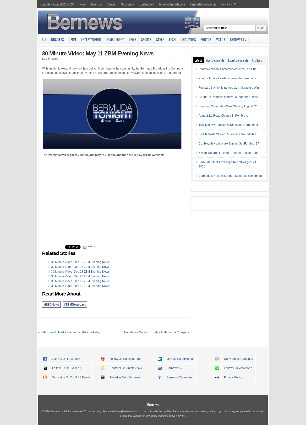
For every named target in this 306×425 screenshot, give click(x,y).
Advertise (96, 4)
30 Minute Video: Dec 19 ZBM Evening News (80, 281)
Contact (111, 4)
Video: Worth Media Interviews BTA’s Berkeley (70, 332)
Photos (206, 39)
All (44, 39)
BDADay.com (146, 4)
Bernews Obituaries (179, 377)
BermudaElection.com (203, 4)
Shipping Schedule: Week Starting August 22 (228, 106)
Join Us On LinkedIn (180, 358)
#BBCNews (51, 304)
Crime (72, 39)
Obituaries (188, 39)
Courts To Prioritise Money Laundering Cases (228, 97)
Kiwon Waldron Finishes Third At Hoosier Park (228, 153)
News (132, 39)
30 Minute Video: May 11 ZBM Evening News (97, 53)
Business (57, 39)
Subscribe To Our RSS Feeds (71, 377)
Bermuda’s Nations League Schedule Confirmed (230, 176)
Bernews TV (174, 368)
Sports (146, 39)
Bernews (153, 404)
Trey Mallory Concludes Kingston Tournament (228, 125)
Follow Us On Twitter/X (66, 368)
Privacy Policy (233, 377)
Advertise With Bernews (124, 377)
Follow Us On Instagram (125, 358)
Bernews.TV (228, 4)
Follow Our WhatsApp (238, 368)
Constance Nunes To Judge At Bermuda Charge (155, 332)
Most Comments (215, 60)
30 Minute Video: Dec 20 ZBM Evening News (80, 276)
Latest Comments (238, 60)
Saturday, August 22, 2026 (57, 4)
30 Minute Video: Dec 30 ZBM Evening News (80, 262)
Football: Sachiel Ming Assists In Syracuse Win (229, 87)
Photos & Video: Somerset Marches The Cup (228, 69)
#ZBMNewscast (75, 304)
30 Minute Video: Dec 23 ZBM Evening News (80, 271)
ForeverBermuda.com (172, 4)
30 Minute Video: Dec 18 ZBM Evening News (80, 286)
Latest (198, 60)
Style (160, 39)
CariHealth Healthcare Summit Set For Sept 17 (229, 143)
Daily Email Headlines (238, 358)
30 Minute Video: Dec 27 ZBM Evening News (80, 267)
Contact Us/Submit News (125, 368)
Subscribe (127, 4)
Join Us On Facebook (66, 358)
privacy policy (207, 411)
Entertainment (91, 39)
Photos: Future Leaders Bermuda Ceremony (227, 78)
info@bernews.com (128, 411)
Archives (257, 60)
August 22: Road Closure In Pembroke (224, 115)
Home (82, 4)
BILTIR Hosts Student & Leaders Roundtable (227, 134)
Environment (115, 39)
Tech (172, 39)
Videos (220, 39)
